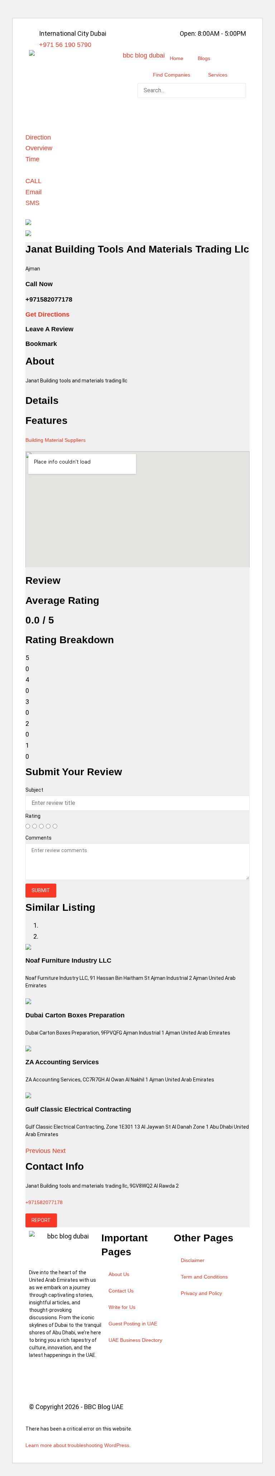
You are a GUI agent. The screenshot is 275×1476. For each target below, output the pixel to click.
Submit (41, 890)
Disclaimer (192, 1260)
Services (217, 75)
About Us (118, 1274)
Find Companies (171, 75)
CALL (33, 181)
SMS (32, 202)
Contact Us (121, 1291)
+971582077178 (44, 1202)
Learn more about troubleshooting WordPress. (78, 1445)
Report (41, 1220)
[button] (192, 103)
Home (176, 58)
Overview (38, 148)
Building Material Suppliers (55, 440)
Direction (38, 137)
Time (32, 159)
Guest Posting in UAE (132, 1323)
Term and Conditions (204, 1277)
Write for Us (121, 1307)
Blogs (204, 58)
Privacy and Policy (201, 1293)
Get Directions (47, 314)
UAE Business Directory (135, 1340)
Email (33, 192)
